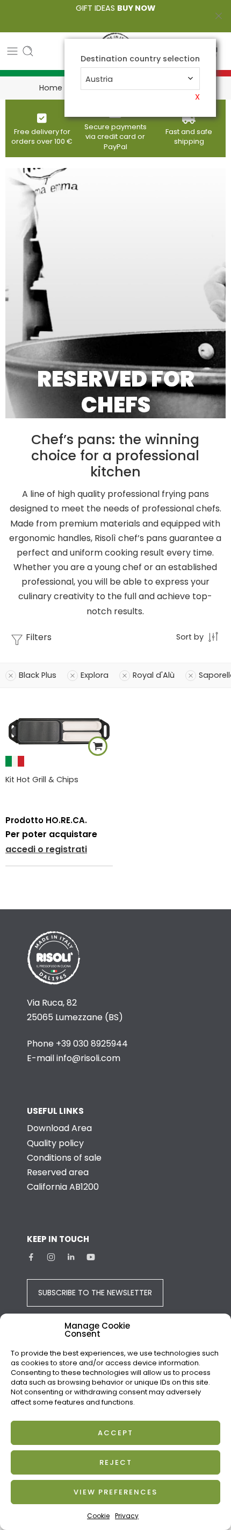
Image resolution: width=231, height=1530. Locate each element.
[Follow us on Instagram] (51, 1257)
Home (50, 87)
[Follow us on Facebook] (31, 1257)
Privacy (127, 1515)
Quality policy (55, 1143)
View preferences (115, 1492)
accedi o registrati (46, 849)
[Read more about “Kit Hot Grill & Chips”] (97, 746)
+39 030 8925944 (92, 1043)
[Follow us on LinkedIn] (71, 1257)
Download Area (59, 1128)
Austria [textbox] (99, 79)
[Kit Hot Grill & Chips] (59, 733)
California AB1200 (63, 1187)
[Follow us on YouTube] (91, 1257)
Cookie (98, 1515)
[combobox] (140, 78)
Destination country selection (140, 59)
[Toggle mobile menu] (12, 51)
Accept (115, 1433)
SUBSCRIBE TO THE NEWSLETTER (95, 1292)
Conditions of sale (64, 1158)
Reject (115, 1462)
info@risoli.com (88, 1058)
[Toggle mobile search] (28, 51)
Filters (38, 637)
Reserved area (58, 1172)
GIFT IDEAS (115, 8)
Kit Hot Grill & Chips (41, 779)
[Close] (218, 16)
